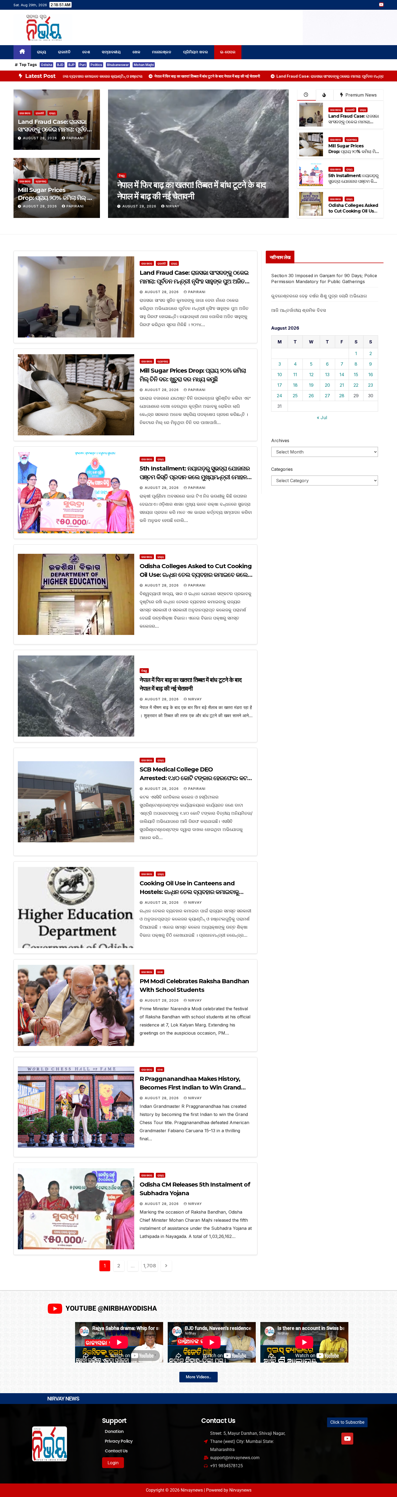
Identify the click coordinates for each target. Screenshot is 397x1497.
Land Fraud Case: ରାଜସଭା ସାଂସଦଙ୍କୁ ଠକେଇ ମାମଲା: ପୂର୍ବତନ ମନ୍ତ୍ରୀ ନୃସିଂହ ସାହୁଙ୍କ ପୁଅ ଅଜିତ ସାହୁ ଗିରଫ (163, 196)
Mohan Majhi (144, 65)
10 (279, 374)
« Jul (322, 417)
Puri (82, 65)
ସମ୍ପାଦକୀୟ (111, 52)
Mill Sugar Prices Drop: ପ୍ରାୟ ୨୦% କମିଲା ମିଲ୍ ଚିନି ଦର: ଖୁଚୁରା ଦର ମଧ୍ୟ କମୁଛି (56, 197)
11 (295, 374)
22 (356, 385)
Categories (282, 469)
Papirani (75, 138)
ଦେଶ (86, 52)
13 (327, 374)
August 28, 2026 (40, 138)
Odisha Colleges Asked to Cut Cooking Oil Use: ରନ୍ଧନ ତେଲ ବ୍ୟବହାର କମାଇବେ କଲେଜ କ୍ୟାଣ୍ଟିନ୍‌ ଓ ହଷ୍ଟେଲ (196, 574)
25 (295, 395)
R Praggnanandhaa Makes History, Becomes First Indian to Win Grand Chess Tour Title (190, 1087)
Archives (280, 440)
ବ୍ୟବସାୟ (41, 181)
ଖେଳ (136, 52)
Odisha (46, 65)
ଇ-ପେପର (228, 52)
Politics (96, 65)
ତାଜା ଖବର (25, 113)
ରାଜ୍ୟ (41, 52)
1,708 (149, 1266)
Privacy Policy (119, 1441)
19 (311, 385)
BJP (71, 65)
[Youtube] (347, 1439)
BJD (60, 65)
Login (113, 1462)
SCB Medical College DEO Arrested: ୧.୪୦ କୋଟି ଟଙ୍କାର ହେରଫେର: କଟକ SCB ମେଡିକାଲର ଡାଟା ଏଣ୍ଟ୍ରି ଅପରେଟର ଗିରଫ (195, 778)
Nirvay (195, 699)
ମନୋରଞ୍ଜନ (161, 52)
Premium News (360, 95)
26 (311, 395)
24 (279, 395)
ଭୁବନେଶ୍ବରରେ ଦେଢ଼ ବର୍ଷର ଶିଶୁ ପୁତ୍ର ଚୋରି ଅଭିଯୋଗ (319, 296)
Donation (114, 1431)
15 (356, 374)
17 (279, 385)
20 (327, 385)
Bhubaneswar (118, 65)
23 (370, 385)
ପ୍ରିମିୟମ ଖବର (195, 52)
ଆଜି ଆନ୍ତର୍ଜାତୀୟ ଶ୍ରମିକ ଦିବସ (298, 310)
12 (311, 374)
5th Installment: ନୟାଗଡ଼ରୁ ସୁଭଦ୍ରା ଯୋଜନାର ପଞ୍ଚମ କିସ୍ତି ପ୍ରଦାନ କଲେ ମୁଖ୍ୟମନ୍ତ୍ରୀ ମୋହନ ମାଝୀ (353, 184)
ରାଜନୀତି (64, 52)
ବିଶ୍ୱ (144, 670)
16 (370, 374)
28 (341, 395)
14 (341, 374)
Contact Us (116, 1451)
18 (295, 385)
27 (327, 395)
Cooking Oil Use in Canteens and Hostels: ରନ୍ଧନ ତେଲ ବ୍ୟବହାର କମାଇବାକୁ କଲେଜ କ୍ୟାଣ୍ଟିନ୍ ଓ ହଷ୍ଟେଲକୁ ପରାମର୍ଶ (189, 892)
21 (342, 385)
